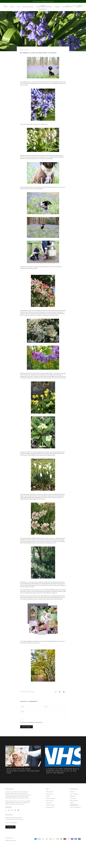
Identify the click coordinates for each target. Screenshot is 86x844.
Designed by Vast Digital (10, 840)
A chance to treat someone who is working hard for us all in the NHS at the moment (62, 771)
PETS (18, 6)
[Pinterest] (15, 810)
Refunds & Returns (74, 800)
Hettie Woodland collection (32, 582)
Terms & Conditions (74, 794)
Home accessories (49, 800)
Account (68, 5)
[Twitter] (8, 810)
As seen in (79, 6)
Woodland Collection (50, 805)
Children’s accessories (50, 798)
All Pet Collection (49, 791)
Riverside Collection (50, 807)
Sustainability (43, 9)
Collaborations (68, 6)
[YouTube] (18, 810)
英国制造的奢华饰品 (74, 805)
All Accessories (49, 794)
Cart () (80, 5)
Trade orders (72, 796)
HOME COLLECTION (28, 6)
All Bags (47, 796)
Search (74, 5)
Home (5, 6)
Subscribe (10, 826)
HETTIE (12, 6)
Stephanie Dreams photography (58, 187)
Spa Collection (49, 802)
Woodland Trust (52, 538)
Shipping (72, 802)
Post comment (26, 726)
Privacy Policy (73, 798)
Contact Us (72, 791)
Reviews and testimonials (75, 807)
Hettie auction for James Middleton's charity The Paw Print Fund (23, 771)
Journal (57, 6)
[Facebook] (5, 810)
